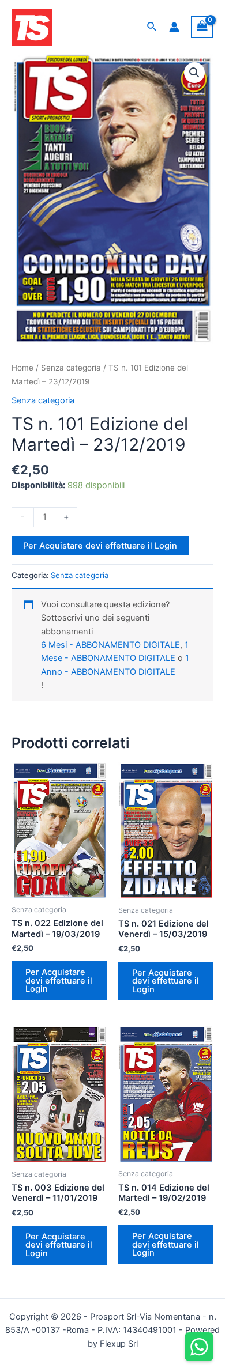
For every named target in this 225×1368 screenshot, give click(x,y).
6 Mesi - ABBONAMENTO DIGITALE (110, 645)
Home (22, 367)
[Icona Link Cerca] (152, 27)
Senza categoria (71, 367)
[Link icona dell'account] (174, 27)
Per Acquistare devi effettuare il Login (100, 546)
